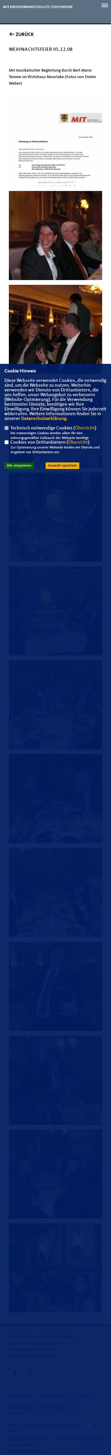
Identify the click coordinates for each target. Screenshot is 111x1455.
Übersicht (85, 428)
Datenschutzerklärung (44, 418)
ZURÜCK (24, 34)
